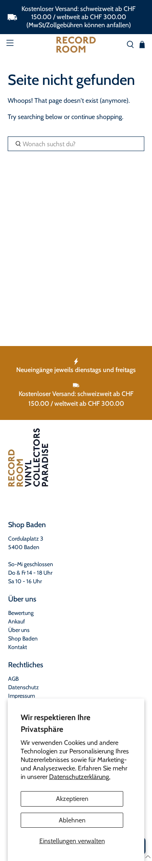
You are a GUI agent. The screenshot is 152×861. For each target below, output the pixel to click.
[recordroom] (76, 44)
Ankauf (16, 621)
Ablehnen (72, 820)
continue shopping (96, 117)
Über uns (19, 630)
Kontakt (17, 647)
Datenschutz (23, 687)
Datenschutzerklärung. (79, 777)
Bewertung (21, 613)
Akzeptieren (72, 799)
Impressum (21, 695)
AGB (13, 678)
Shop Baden (23, 638)
